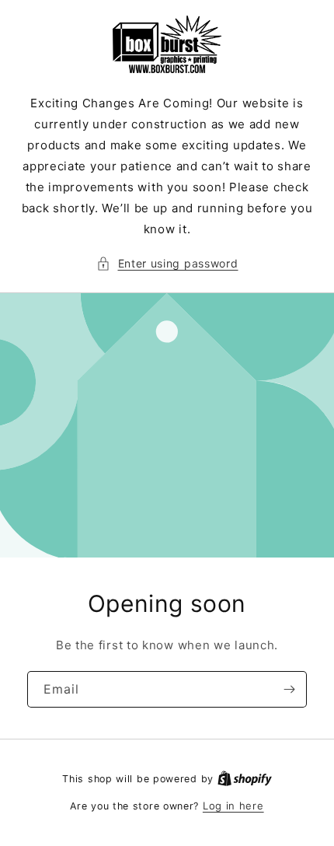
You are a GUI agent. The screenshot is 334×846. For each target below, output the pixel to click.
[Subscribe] (289, 689)
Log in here (233, 805)
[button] (167, 263)
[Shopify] (244, 778)
